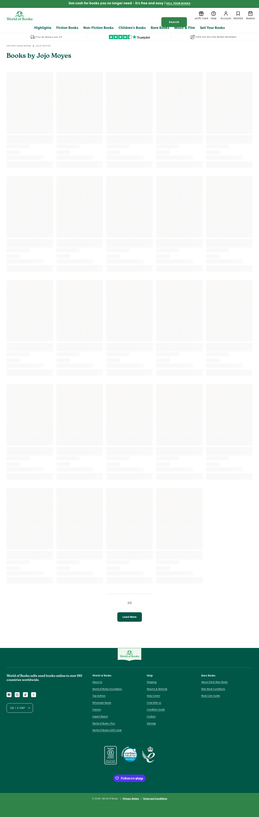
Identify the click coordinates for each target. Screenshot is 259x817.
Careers (96, 709)
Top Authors (98, 695)
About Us (97, 682)
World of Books (110, 798)
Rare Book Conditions (213, 689)
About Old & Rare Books (214, 682)
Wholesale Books (101, 702)
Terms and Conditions (155, 798)
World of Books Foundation (107, 689)
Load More (129, 616)
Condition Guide (156, 709)
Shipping (151, 682)
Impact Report (100, 716)
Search (174, 22)
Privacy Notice (131, 798)
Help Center (153, 695)
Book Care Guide (210, 695)
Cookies (151, 716)
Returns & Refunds (157, 689)
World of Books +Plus (103, 723)
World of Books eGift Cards (107, 730)
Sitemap (151, 723)
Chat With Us (154, 702)
